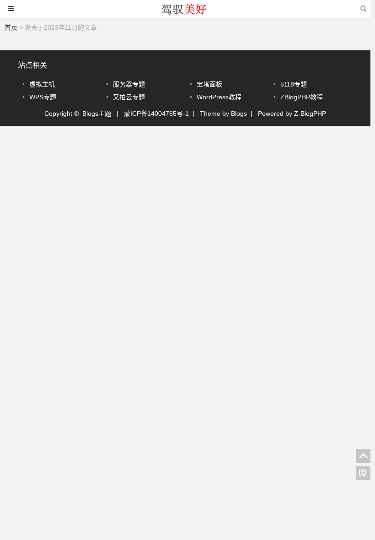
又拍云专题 (129, 97)
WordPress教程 (219, 97)
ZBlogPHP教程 (301, 97)
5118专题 (293, 84)
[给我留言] (363, 473)
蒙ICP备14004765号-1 (156, 113)
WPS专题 (42, 97)
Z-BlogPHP (310, 113)
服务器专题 (129, 84)
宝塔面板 (209, 84)
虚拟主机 (42, 84)
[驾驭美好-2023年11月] (185, 13)
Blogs (239, 113)
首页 (11, 27)
